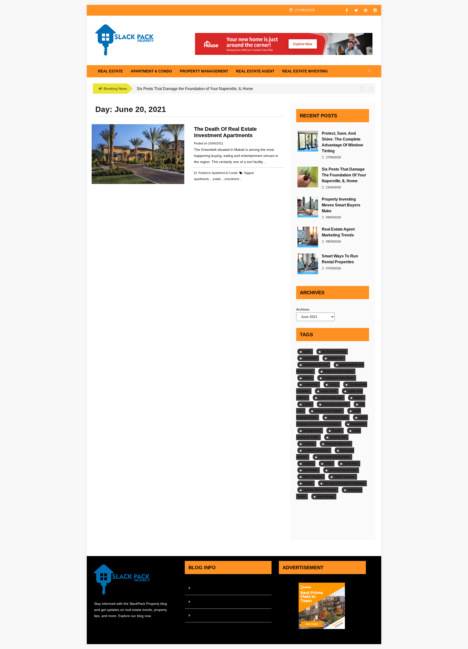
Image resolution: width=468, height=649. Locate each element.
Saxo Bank (310, 470)
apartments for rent (315, 364)
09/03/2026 (333, 217)
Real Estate (110, 71)
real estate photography (334, 457)
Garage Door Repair (327, 411)
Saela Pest (350, 463)
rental (328, 463)
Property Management (204, 71)
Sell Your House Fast (343, 470)
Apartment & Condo (151, 71)
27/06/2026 (333, 157)
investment (232, 179)
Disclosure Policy (206, 602)
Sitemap (199, 615)
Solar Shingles (312, 476)
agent (307, 351)
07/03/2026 (333, 268)
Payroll (336, 430)
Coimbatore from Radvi (338, 378)
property (308, 444)
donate (358, 397)
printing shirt (338, 437)
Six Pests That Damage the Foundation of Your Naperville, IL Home (344, 175)
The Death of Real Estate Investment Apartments (225, 132)
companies (310, 384)
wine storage (325, 496)
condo (333, 384)
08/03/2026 (333, 241)
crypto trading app (330, 397)
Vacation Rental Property (319, 490)
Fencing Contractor (335, 404)
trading (307, 483)
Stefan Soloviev (344, 476)
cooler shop (328, 391)
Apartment (310, 358)
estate (217, 179)
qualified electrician (316, 450)
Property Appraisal (337, 444)
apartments (201, 179)
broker (307, 378)
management (312, 430)
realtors (308, 463)
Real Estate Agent (255, 71)
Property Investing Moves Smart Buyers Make (341, 205)
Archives (302, 309)
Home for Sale (337, 417)
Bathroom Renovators (338, 371)
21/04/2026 (333, 187)
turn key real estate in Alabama (344, 483)
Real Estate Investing (305, 71)
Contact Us (201, 588)
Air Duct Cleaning (333, 351)
